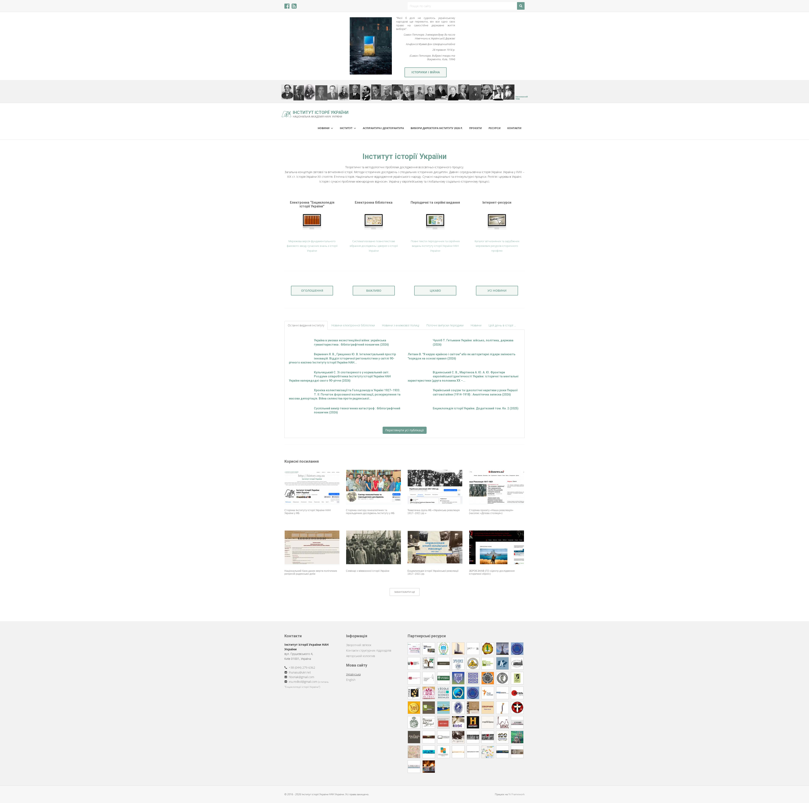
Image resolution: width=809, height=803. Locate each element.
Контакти (514, 128)
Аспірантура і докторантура (383, 128)
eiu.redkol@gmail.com (303, 682)
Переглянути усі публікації (404, 430)
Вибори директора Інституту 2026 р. (436, 128)
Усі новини (497, 291)
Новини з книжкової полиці (400, 325)
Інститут (347, 128)
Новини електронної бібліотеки (353, 325)
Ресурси (495, 128)
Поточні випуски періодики (444, 325)
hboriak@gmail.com (301, 677)
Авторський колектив (360, 656)
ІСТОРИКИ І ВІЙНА (425, 72)
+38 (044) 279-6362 (302, 667)
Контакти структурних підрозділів (368, 650)
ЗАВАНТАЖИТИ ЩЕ (404, 591)
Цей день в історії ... (502, 325)
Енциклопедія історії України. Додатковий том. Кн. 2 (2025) (475, 408)
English (350, 680)
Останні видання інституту (306, 325)
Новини (324, 128)
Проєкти (475, 128)
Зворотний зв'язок (358, 645)
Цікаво (435, 291)
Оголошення (312, 291)
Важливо (373, 291)
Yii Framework (516, 794)
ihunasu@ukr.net (300, 672)
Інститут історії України (320, 114)
